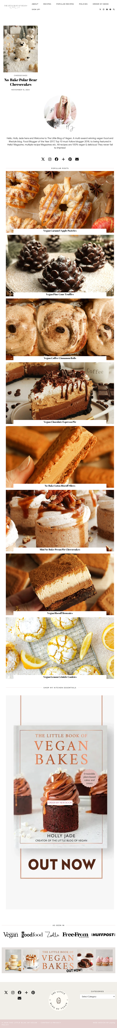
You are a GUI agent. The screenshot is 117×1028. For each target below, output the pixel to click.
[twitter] (43, 159)
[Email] (77, 159)
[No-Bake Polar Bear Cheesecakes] (20, 49)
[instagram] (49, 159)
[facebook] (56, 159)
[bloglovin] (63, 159)
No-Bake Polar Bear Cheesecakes (20, 82)
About (35, 4)
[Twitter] (100, 9)
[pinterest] (70, 159)
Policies (83, 4)
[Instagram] (103, 9)
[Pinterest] (107, 9)
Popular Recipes (65, 4)
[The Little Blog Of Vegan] (15, 6)
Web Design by (104, 1023)
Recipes (47, 4)
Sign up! (36, 9)
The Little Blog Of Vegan (23, 1023)
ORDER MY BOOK (101, 4)
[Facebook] (110, 9)
